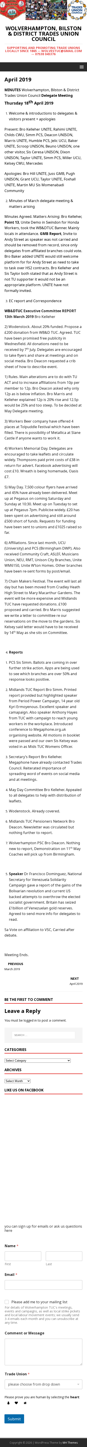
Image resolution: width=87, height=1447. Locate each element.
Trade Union (17, 1374)
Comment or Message (24, 1333)
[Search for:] (43, 1035)
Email (11, 1275)
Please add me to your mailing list (39, 1302)
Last (49, 1264)
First (8, 1264)
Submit (14, 1418)
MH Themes (70, 1443)
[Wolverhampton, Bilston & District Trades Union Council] (43, 17)
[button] (81, 66)
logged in (30, 1020)
